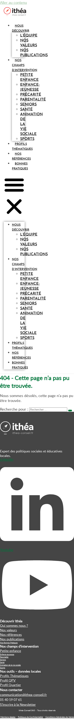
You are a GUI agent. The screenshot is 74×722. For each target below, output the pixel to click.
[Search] (70, 410)
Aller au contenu (13, 2)
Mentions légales (7, 716)
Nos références (21, 355)
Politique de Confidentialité (30, 716)
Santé (2, 662)
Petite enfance (29, 77)
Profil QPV (8, 680)
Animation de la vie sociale (10, 665)
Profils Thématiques (14, 676)
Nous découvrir (20, 227)
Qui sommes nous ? (14, 625)
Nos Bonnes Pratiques (9, 642)
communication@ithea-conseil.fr (23, 694)
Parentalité (4, 657)
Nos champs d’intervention (24, 264)
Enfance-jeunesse (30, 87)
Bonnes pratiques (20, 365)
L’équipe (28, 36)
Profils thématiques (22, 346)
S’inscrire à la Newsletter (18, 704)
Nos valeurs (28, 43)
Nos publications (34, 53)
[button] (14, 196)
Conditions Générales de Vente (59, 716)
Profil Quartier (10, 685)
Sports (27, 139)
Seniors (3, 659)
